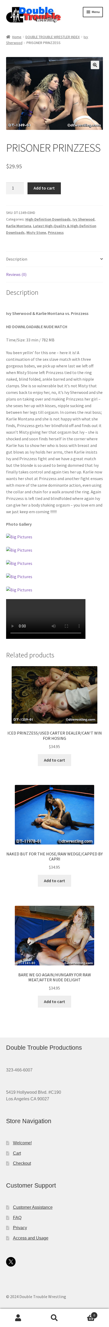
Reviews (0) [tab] (16, 274)
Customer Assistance (33, 1207)
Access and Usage (30, 1238)
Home (16, 36)
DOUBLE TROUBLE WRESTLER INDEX (52, 36)
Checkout (22, 1163)
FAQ (17, 1217)
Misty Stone (36, 232)
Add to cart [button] (54, 760)
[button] (95, 65)
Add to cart (44, 188)
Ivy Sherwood (83, 219)
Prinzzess (56, 232)
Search (54, 1318)
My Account (18, 1318)
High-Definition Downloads (48, 219)
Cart (17, 1153)
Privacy (20, 1227)
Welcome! (22, 1143)
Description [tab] (16, 259)
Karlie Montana (18, 225)
